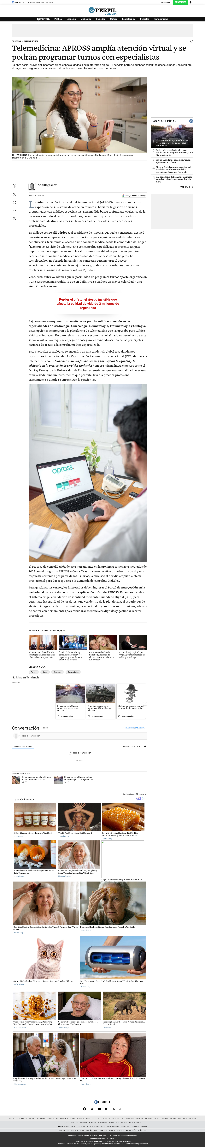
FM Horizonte (135, 1122)
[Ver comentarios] (191, 41)
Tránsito (142, 1130)
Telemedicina (73, 672)
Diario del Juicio (189, 1119)
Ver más (185, 187)
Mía (117, 1122)
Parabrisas (102, 1122)
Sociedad (100, 19)
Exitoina (164, 1119)
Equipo (112, 1130)
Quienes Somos (77, 1130)
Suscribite (180, 2)
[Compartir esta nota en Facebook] (14, 185)
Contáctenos (91, 1130)
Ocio (88, 1119)
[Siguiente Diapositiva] (145, 704)
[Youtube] (99, 1109)
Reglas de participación (126, 1130)
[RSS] (114, 1109)
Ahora (11, 1119)
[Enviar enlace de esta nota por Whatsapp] (14, 202)
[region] (79, 761)
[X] (91, 1109)
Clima (72, 1119)
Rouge (111, 1122)
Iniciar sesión (129, 728)
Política (58, 19)
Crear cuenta (140, 728)
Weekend (83, 1122)
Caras (156, 1119)
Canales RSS (64, 1130)
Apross (34, 672)
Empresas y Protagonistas (132, 1119)
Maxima (144, 1126)
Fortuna (92, 1122)
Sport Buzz (126, 1126)
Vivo (179, 1119)
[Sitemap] (121, 1109)
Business (115, 1119)
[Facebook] (84, 1109)
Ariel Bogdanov (47, 185)
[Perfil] (102, 1103)
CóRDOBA (16, 41)
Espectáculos (128, 19)
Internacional (62, 1119)
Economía (71, 19)
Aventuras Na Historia (96, 1126)
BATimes (124, 1122)
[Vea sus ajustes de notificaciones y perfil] (190, 2)
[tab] (23, 746)
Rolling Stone (113, 1126)
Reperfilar (105, 1119)
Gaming (173, 1119)
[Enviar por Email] (14, 210)
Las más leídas (163, 121)
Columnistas (21, 1119)
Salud (45, 672)
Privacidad (103, 1130)
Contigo (81, 1126)
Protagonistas (161, 19)
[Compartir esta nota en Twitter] (14, 194)
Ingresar (166, 2)
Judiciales (86, 19)
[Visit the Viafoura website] (141, 794)
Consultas (57, 672)
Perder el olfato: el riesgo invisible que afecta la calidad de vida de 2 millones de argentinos (88, 304)
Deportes (144, 19)
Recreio (135, 1126)
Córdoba (95, 1119)
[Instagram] (106, 1109)
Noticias (148, 1119)
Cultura (113, 19)
